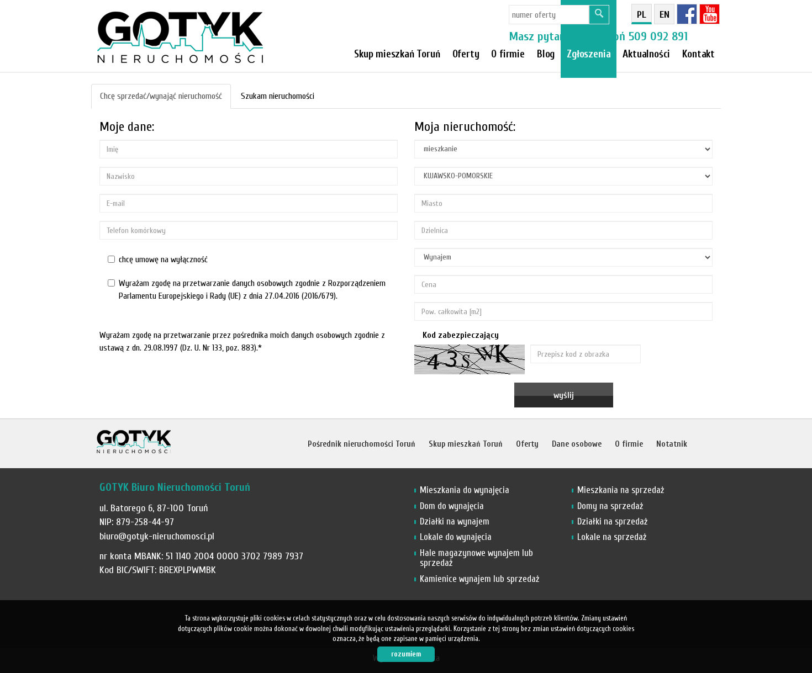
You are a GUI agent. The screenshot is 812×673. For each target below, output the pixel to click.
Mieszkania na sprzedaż (620, 490)
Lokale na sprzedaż (611, 537)
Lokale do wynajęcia (456, 537)
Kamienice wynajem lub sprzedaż (479, 579)
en (664, 14)
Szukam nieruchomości (277, 96)
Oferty (465, 54)
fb (687, 14)
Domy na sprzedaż (610, 506)
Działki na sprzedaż (612, 521)
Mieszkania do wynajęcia (464, 490)
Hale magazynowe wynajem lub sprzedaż (476, 558)
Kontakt (698, 54)
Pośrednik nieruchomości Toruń (361, 444)
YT (709, 14)
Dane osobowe (577, 444)
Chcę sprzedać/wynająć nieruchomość (161, 96)
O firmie (508, 54)
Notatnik (671, 444)
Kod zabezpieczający (461, 335)
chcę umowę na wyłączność (163, 259)
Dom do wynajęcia (452, 506)
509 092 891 (658, 36)
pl (641, 14)
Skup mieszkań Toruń (397, 54)
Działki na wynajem (454, 521)
